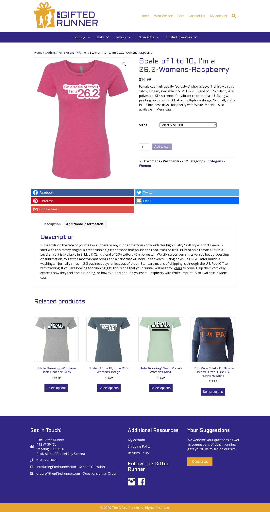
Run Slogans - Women (72, 52)
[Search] (232, 15)
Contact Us (197, 16)
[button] (199, 461)
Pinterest (46, 201)
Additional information (84, 224)
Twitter (148, 192)
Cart (180, 16)
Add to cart (161, 146)
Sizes (143, 125)
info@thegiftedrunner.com (56, 467)
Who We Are (163, 16)
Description (51, 224)
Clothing (50, 52)
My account (218, 16)
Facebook (46, 192)
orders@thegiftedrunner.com (58, 473)
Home (145, 16)
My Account (136, 440)
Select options (56, 388)
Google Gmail (49, 209)
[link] (82, 37)
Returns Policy (138, 453)
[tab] (51, 224)
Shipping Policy (139, 446)
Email (147, 201)
